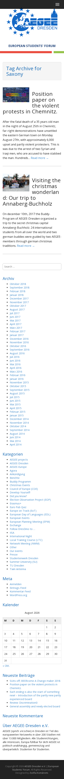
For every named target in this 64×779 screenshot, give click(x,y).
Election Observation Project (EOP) (30, 499)
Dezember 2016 (19, 338)
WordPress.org (18, 595)
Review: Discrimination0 (23, 702)
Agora (13, 470)
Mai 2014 (15, 441)
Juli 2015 (14, 397)
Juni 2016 (15, 360)
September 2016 (19, 349)
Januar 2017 (16, 335)
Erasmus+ (15, 503)
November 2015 (19, 382)
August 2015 (17, 393)
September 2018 (19, 287)
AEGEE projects (19, 459)
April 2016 (15, 368)
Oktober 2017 (18, 305)
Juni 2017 (15, 316)
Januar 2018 (16, 295)
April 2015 (15, 408)
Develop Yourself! (20, 492)
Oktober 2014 (18, 426)
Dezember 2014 (19, 419)
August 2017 (17, 309)
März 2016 (16, 371)
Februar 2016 (17, 375)
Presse (14, 554)
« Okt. (6, 665)
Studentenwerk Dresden (24, 558)
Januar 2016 (16, 379)
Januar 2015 (16, 415)
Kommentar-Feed (20, 591)
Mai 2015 (15, 404)
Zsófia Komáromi (39, 772)
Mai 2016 (15, 364)
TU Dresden (17, 565)
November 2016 (19, 342)
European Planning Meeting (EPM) (30, 521)
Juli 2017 (14, 313)
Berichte (15, 478)
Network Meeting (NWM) (24, 543)
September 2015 (19, 390)
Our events (16, 551)
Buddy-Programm (20, 481)
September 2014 (19, 430)
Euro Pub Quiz (18, 507)
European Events (20, 518)
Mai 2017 (15, 320)
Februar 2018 (17, 291)
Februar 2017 (17, 331)
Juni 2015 (15, 400)
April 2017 (15, 324)
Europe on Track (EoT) (23, 510)
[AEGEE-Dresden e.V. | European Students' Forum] (32, 21)
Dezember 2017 (19, 298)
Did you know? (18, 496)
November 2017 (19, 302)
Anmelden (16, 584)
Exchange (15, 525)
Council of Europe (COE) (24, 489)
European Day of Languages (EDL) (30, 514)
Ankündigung (17, 474)
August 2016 (17, 353)
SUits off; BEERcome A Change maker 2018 (35, 680)
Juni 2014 (15, 437)
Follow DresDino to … (22, 529)
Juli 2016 (14, 357)
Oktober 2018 (18, 284)
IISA (12, 532)
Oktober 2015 (18, 386)
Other (13, 547)
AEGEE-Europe (18, 467)
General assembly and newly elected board (35, 706)
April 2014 (15, 444)
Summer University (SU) (23, 561)
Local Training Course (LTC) (26, 540)
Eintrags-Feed (18, 588)
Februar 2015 (17, 411)
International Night (21, 536)
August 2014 (17, 433)
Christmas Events (20, 485)
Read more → (40, 158)
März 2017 (16, 327)
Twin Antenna (18, 569)
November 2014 (19, 422)
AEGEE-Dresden (19, 463)
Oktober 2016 (18, 346)
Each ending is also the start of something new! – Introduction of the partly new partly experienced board (35, 695)
